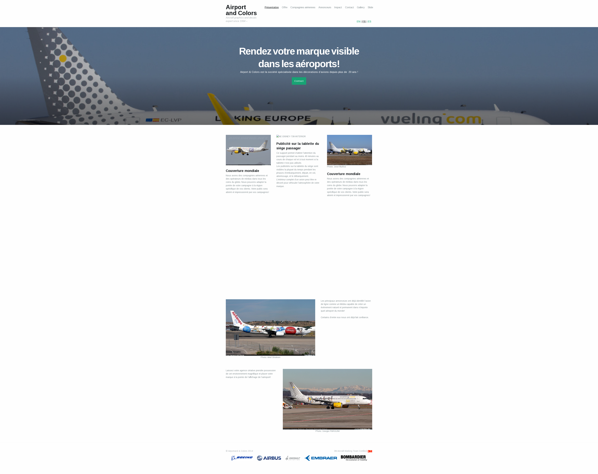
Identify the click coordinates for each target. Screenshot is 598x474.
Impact (338, 7)
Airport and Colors (241, 10)
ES (369, 21)
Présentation (272, 7)
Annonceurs (324, 7)
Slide (370, 7)
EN (358, 21)
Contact (349, 7)
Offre (284, 7)
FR (364, 21)
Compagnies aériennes (302, 7)
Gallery (361, 7)
